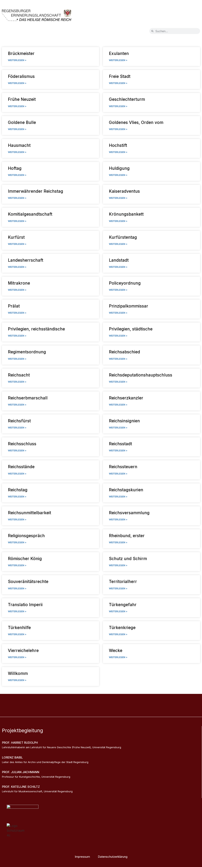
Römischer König (25, 558)
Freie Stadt (119, 76)
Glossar (114, 701)
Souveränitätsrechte (28, 581)
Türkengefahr (123, 604)
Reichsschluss (22, 443)
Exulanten (119, 53)
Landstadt (119, 260)
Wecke (115, 650)
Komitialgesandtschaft (30, 214)
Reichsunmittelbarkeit (29, 512)
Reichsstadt (120, 443)
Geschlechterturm (127, 99)
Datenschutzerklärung (112, 857)
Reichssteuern (123, 466)
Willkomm (18, 673)
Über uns (95, 701)
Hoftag (15, 168)
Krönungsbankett (126, 214)
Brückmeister (21, 53)
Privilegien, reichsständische (36, 328)
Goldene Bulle (22, 122)
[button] (13, 31)
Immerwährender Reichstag (35, 191)
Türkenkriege (122, 627)
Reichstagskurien (126, 489)
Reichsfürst (19, 420)
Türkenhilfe (19, 627)
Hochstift (118, 145)
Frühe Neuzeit (22, 99)
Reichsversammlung (129, 512)
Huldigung (119, 168)
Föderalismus (21, 76)
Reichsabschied (124, 351)
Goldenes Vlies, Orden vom (136, 122)
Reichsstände (21, 466)
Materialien (134, 701)
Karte (63, 701)
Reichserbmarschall (28, 397)
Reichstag (17, 489)
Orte (78, 701)
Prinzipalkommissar (128, 306)
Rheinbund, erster (127, 535)
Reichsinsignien (124, 420)
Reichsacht (19, 375)
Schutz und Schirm (128, 558)
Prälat (14, 306)
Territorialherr (123, 581)
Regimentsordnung (27, 351)
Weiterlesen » (17, 60)
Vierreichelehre (23, 650)
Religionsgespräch (26, 535)
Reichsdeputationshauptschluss (140, 375)
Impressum (82, 857)
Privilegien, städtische (130, 328)
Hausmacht (19, 145)
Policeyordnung (125, 283)
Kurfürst (16, 237)
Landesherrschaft (25, 260)
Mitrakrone (19, 283)
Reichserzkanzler (126, 397)
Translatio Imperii (25, 604)
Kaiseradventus (124, 191)
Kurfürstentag (123, 237)
